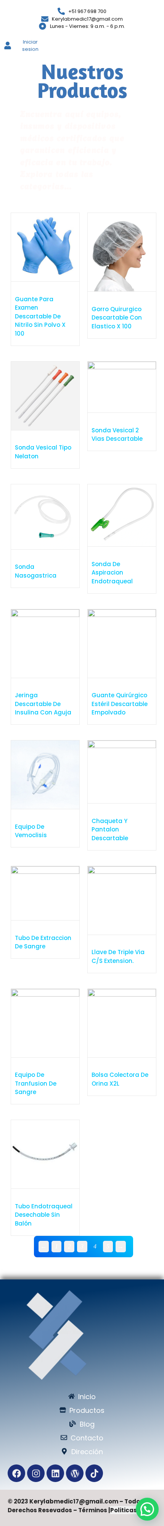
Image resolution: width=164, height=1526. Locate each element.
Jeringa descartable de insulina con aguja (43, 703)
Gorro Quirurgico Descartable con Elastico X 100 (117, 317)
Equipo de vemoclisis (31, 831)
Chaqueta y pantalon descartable (110, 829)
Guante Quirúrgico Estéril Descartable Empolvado (120, 703)
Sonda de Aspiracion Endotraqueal (112, 572)
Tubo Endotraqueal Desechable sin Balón (43, 1214)
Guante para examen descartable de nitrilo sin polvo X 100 (40, 316)
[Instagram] (36, 1473)
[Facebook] (16, 1473)
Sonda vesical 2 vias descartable (117, 434)
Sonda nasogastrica (35, 571)
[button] (147, 1509)
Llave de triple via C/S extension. (118, 956)
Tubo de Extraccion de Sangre (43, 942)
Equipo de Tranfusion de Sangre (35, 1083)
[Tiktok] (94, 1473)
